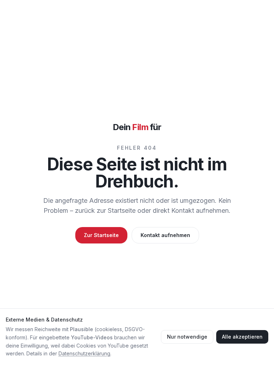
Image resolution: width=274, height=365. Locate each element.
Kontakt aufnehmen (165, 235)
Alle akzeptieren (242, 337)
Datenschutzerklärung (84, 353)
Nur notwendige (187, 337)
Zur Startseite (101, 235)
